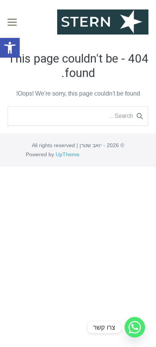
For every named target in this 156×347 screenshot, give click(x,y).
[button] (10, 48)
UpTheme (68, 154)
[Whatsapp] (135, 327)
